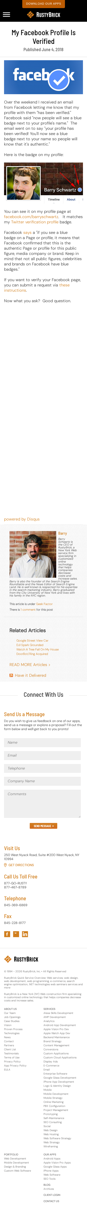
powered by (22, 519)
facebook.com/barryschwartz (31, 216)
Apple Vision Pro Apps (57, 1162)
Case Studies (11, 1021)
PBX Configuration (54, 1106)
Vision (7, 1025)
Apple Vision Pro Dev (56, 1029)
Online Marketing (54, 1102)
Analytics (49, 1021)
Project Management (56, 1110)
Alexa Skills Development (58, 1013)
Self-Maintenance (54, 1118)
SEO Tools (49, 1178)
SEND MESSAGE (42, 826)
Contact (9, 1041)
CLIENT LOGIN (52, 1195)
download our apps (43, 3)
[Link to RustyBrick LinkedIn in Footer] (25, 934)
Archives (49, 1189)
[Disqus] (43, 359)
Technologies (11, 1033)
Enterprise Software (55, 1073)
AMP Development (55, 1017)
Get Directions (21, 865)
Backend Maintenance (57, 1037)
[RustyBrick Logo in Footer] (21, 959)
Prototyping (51, 1114)
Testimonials (11, 1053)
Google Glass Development (60, 1077)
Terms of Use (11, 1057)
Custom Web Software (17, 1170)
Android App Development (60, 1025)
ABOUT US (10, 1009)
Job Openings (12, 1017)
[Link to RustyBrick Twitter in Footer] (16, 934)
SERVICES (49, 1009)
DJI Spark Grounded (29, 645)
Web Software (52, 1174)
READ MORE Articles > (30, 664)
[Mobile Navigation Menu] (6, 14)
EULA (7, 1069)
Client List (10, 1049)
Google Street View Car (32, 641)
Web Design (50, 1130)
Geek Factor (44, 604)
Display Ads (51, 1061)
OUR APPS (50, 1154)
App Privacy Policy (15, 1065)
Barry (62, 533)
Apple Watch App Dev (57, 1033)
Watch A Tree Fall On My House (37, 649)
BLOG (47, 1185)
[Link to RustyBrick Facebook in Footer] (7, 934)
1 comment (28, 610)
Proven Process (13, 1029)
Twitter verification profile (34, 222)
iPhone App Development (59, 1081)
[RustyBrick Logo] (43, 14)
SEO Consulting (53, 1122)
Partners (9, 1045)
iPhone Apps (51, 1170)
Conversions (51, 1049)
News (7, 1037)
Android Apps (52, 1158)
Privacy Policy (12, 1061)
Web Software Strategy (57, 1138)
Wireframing (51, 1146)
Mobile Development (56, 1094)
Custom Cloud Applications (60, 1057)
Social (47, 1126)
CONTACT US (51, 1201)
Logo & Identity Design (57, 1085)
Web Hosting (51, 1134)
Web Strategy (52, 1142)
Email (47, 1069)
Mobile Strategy (53, 1098)
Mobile (48, 1090)
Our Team (10, 1013)
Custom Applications (56, 1053)
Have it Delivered (30, 675)
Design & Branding (15, 1166)
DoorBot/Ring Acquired (32, 654)
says (27, 232)
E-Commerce (51, 1065)
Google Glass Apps (55, 1166)
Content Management (56, 1045)
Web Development (15, 1158)
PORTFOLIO (11, 1154)
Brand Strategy (53, 1041)
